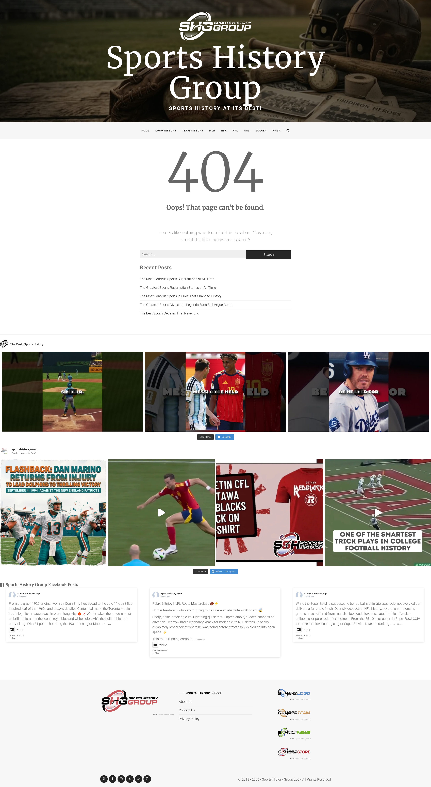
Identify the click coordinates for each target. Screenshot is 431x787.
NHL (247, 130)
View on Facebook (16, 635)
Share (14, 638)
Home (145, 130)
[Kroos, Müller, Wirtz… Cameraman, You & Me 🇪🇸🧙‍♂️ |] (161, 512)
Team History (192, 130)
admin (155, 714)
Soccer (261, 130)
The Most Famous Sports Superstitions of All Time (177, 279)
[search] (288, 131)
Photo (20, 630)
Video (163, 645)
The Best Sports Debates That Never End (169, 313)
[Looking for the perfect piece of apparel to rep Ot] (269, 512)
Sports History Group (216, 73)
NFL (235, 130)
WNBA (277, 130)
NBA (224, 130)
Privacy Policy (189, 719)
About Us (185, 702)
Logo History (165, 130)
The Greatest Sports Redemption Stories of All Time (178, 288)
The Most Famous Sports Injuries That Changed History (181, 296)
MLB (212, 130)
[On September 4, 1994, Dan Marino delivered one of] (53, 512)
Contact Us (187, 710)
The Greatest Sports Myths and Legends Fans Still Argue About (186, 305)
